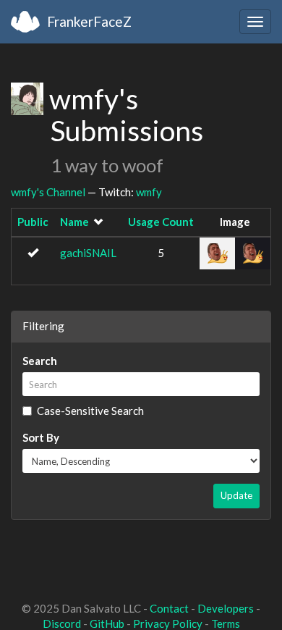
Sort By (40, 437)
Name (74, 221)
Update (236, 495)
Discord (62, 623)
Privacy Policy (167, 623)
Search (39, 360)
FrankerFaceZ (89, 21)
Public (32, 221)
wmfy (149, 191)
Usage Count (161, 221)
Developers (225, 608)
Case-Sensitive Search (90, 410)
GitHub (107, 623)
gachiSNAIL (88, 252)
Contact (169, 608)
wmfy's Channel (48, 191)
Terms (225, 623)
